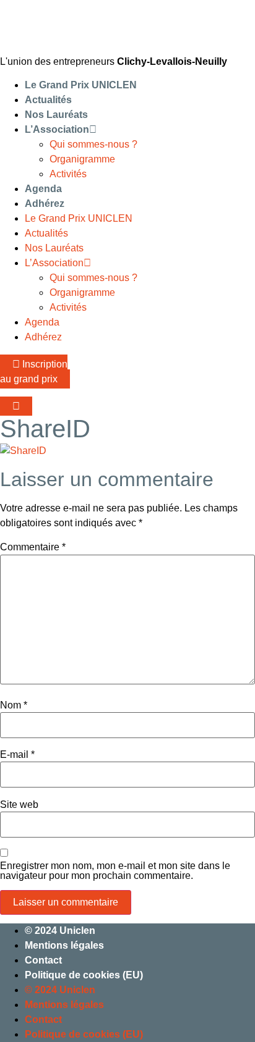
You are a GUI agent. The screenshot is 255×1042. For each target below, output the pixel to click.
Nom (13, 705)
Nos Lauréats (56, 114)
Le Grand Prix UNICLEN (81, 85)
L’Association (57, 129)
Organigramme (82, 159)
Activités (68, 174)
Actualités (48, 100)
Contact (43, 960)
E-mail (17, 755)
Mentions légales (64, 945)
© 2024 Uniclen (60, 930)
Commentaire (33, 547)
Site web (19, 805)
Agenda (43, 188)
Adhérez (44, 203)
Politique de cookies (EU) (84, 975)
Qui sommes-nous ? (93, 144)
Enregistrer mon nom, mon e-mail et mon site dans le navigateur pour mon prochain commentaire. (115, 871)
